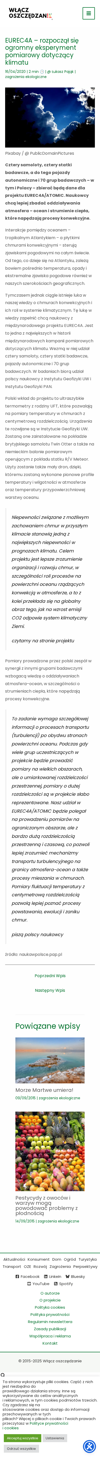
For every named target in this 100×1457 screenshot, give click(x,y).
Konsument (39, 1259)
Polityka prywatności (50, 1314)
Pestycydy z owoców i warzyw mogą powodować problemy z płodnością (46, 1205)
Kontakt (50, 1343)
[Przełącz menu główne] (89, 13)
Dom (56, 1259)
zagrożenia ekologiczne (26, 76)
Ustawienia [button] (55, 1438)
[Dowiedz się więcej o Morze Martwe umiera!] (50, 1060)
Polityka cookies (50, 1307)
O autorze (50, 1293)
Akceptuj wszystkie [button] (22, 1438)
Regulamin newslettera (50, 1321)
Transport (12, 1266)
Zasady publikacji (50, 1329)
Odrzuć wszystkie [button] (21, 1448)
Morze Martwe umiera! (44, 1090)
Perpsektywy (85, 1266)
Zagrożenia (60, 1266)
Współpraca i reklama (50, 1336)
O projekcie (50, 1300)
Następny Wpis (50, 990)
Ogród (70, 1259)
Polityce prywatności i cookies (35, 1426)
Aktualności (14, 1259)
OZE (27, 1266)
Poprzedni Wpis (50, 976)
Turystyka (87, 1259)
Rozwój (40, 1266)
